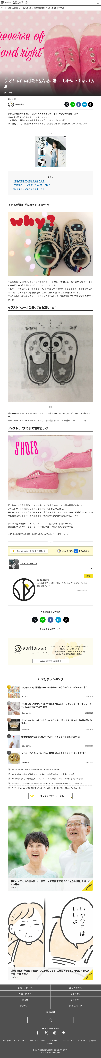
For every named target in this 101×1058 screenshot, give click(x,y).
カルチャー (75, 999)
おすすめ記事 (34, 1041)
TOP (2, 8)
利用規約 (43, 1041)
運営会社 (93, 1041)
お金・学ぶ (75, 993)
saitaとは (50, 1011)
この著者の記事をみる (82, 591)
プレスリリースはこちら (20, 1041)
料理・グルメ (25, 993)
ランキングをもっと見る (52, 795)
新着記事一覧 (75, 1005)
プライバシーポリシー (69, 1041)
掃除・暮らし (75, 987)
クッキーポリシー (83, 1041)
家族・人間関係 (13, 8)
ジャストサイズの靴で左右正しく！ (28, 189)
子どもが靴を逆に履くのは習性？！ (28, 180)
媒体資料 (50, 1044)
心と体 (25, 999)
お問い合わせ (7, 1041)
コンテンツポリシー (54, 1041)
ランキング (25, 1005)
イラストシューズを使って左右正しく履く (31, 185)
